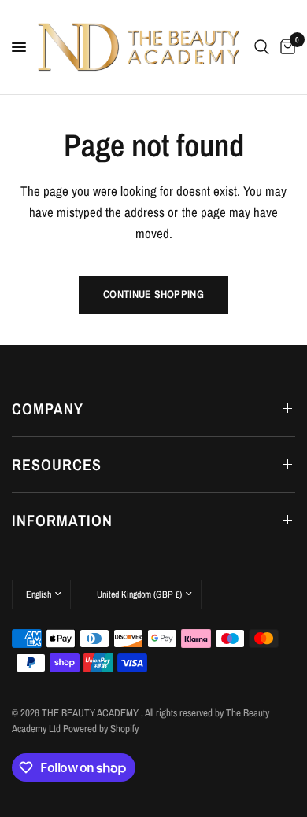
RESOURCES (57, 464)
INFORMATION (62, 520)
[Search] (262, 47)
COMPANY (47, 408)
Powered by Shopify (101, 728)
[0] (285, 47)
